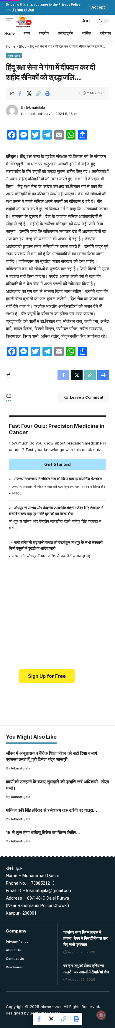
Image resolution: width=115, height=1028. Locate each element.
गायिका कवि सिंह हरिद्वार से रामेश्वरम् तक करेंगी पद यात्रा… (51, 810)
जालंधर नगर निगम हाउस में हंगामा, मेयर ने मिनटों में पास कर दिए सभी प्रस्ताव (85, 938)
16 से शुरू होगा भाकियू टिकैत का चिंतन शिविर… (43, 832)
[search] (74, 21)
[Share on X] (29, 93)
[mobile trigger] (11, 21)
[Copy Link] (38, 93)
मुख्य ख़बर (14, 55)
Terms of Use (23, 10)
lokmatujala (35, 107)
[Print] (47, 93)
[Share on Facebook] (20, 93)
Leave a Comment (86, 397)
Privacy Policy (69, 4)
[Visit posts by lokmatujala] (12, 111)
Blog (23, 46)
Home (10, 46)
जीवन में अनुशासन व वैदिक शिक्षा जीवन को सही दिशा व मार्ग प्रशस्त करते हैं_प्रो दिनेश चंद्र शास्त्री (51, 756)
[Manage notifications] (101, 1015)
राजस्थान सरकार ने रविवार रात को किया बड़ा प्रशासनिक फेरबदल (58, 478)
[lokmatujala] (24, 21)
